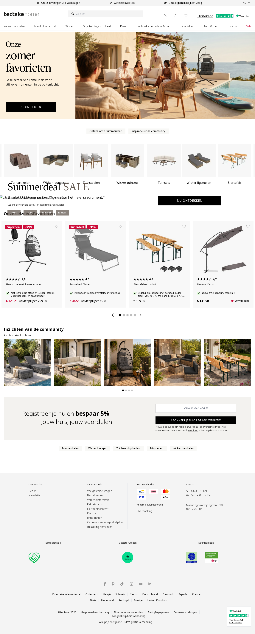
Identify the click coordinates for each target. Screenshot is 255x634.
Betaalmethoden (145, 484)
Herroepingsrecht (97, 509)
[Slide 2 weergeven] (126, 390)
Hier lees (193, 430)
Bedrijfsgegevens (158, 612)
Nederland (107, 600)
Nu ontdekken (189, 201)
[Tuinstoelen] (56, 168)
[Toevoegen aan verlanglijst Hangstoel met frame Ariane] (56, 226)
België (107, 594)
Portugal (124, 600)
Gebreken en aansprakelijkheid (105, 522)
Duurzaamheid (206, 542)
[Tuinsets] (127, 168)
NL (244, 2)
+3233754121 (199, 491)
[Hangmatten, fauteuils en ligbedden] (234, 168)
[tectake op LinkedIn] (149, 583)
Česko (134, 594)
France (196, 594)
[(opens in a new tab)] (127, 557)
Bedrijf (32, 491)
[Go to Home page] (21, 13)
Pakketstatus (95, 504)
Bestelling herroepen (99, 526)
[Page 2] (124, 315)
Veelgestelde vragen (99, 491)
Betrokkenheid (53, 542)
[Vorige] (114, 315)
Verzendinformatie (98, 500)
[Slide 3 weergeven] (129, 390)
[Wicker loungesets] (20, 168)
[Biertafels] (199, 168)
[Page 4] (131, 315)
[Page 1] (120, 315)
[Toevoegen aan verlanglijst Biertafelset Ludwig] (184, 226)
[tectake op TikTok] (122, 584)
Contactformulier (201, 495)
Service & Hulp (94, 484)
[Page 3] (127, 315)
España (182, 594)
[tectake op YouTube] (140, 584)
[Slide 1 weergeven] (123, 390)
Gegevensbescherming (95, 612)
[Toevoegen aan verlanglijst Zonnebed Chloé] (120, 226)
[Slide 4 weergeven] (132, 390)
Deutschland (150, 594)
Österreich (91, 594)
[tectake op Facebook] (105, 584)
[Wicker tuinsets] (91, 168)
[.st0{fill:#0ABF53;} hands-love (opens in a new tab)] (34, 557)
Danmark (168, 594)
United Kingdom (157, 600)
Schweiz (120, 594)
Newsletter (35, 495)
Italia (93, 600)
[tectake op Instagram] (131, 584)
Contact (190, 484)
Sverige (138, 600)
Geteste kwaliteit (127, 542)
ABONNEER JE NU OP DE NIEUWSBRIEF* (196, 420)
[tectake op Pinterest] (113, 584)
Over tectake (35, 484)
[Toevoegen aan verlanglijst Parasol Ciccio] (248, 226)
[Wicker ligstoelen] (164, 168)
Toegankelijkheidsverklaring (128, 616)
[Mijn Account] (165, 15)
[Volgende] (141, 315)
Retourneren (94, 518)
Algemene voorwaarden (128, 612)
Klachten (92, 513)
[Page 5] (135, 315)
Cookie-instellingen (185, 612)
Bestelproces (95, 495)
